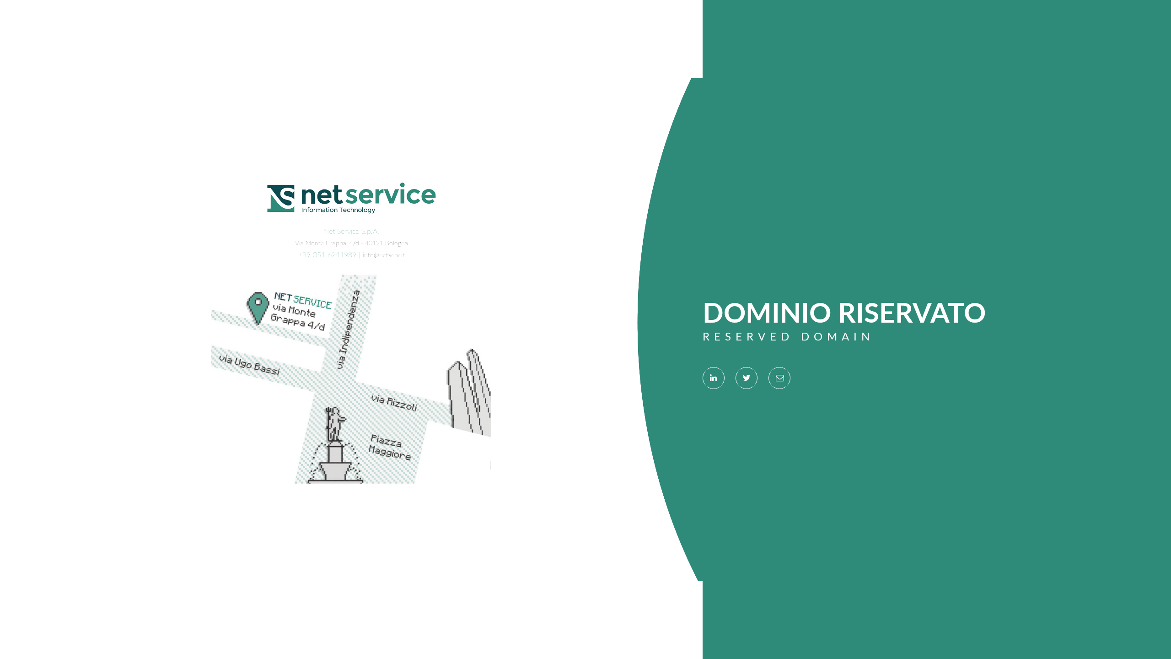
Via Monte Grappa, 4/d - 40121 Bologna (351, 243)
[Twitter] (746, 378)
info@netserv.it (384, 255)
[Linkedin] (714, 378)
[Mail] (779, 378)
